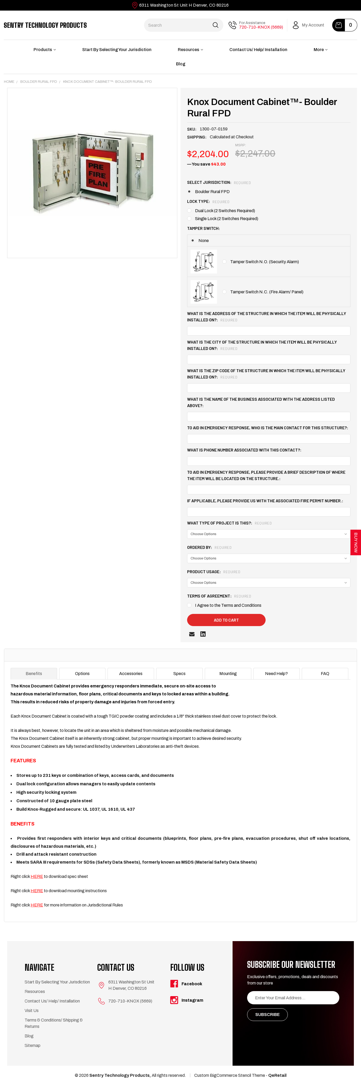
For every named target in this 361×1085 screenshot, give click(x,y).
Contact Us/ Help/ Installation (258, 49)
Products (43, 49)
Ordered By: (209, 547)
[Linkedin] (203, 634)
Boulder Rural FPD (212, 191)
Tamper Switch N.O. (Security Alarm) (264, 261)
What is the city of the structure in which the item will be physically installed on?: (262, 345)
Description (25, 655)
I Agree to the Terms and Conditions (228, 605)
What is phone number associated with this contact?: (244, 449)
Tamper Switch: (203, 228)
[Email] (192, 634)
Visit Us (32, 1010)
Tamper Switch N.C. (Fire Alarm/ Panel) (266, 292)
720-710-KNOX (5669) (261, 27)
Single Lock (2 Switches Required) (226, 218)
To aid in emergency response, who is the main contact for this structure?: (267, 427)
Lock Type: (208, 201)
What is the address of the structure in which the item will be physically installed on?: (266, 316)
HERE (37, 876)
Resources (188, 49)
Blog (180, 64)
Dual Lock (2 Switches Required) (225, 210)
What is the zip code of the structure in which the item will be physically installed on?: (266, 373)
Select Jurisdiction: (219, 182)
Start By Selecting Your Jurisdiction (116, 49)
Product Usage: (213, 571)
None (203, 240)
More (319, 49)
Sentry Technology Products (45, 25)
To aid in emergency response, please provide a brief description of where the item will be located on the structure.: (266, 475)
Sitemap (32, 1045)
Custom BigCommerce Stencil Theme (229, 1075)
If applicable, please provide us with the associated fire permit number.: (265, 500)
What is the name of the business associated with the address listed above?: (261, 402)
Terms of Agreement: (219, 595)
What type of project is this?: (229, 522)
